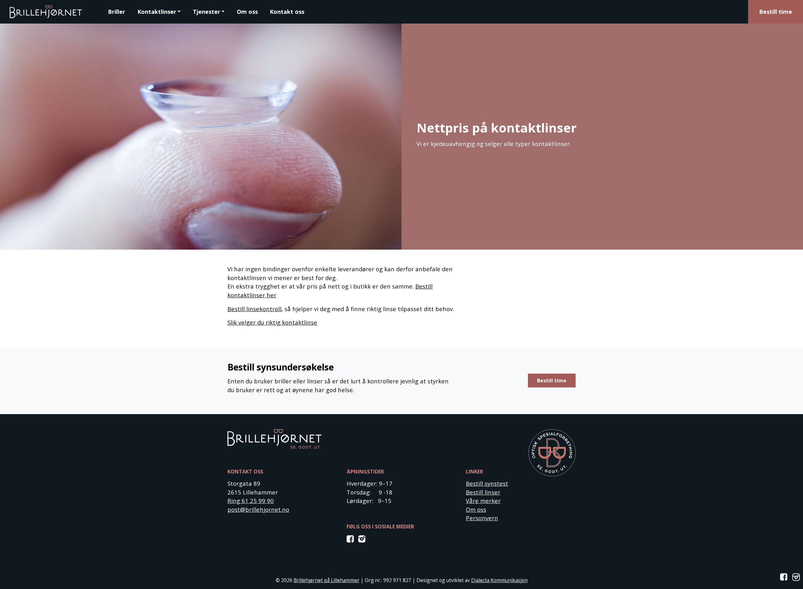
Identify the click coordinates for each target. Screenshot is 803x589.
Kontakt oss (287, 11)
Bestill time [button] (551, 380)
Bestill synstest (487, 483)
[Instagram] (362, 538)
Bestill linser (483, 492)
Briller (116, 11)
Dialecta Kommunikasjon (499, 580)
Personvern (482, 518)
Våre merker (483, 501)
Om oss (247, 11)
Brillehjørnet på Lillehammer (326, 580)
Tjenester (206, 11)
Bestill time (775, 11)
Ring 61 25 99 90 (250, 501)
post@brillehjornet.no (258, 509)
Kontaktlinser (156, 11)
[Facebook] (352, 538)
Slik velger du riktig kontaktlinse (272, 322)
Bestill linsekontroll (254, 309)
